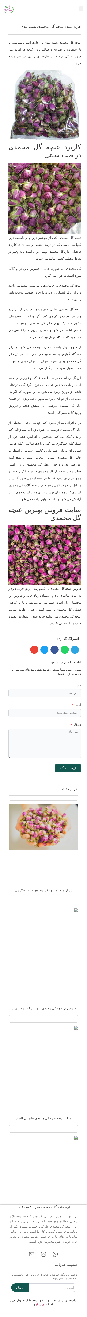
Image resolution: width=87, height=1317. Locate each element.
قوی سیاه (41, 1304)
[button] (81, 8)
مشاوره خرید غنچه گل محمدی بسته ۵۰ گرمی (43, 890)
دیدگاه (77, 724)
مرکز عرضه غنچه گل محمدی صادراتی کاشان (43, 1118)
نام (79, 685)
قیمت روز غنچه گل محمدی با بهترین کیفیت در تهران (43, 1008)
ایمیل (77, 704)
